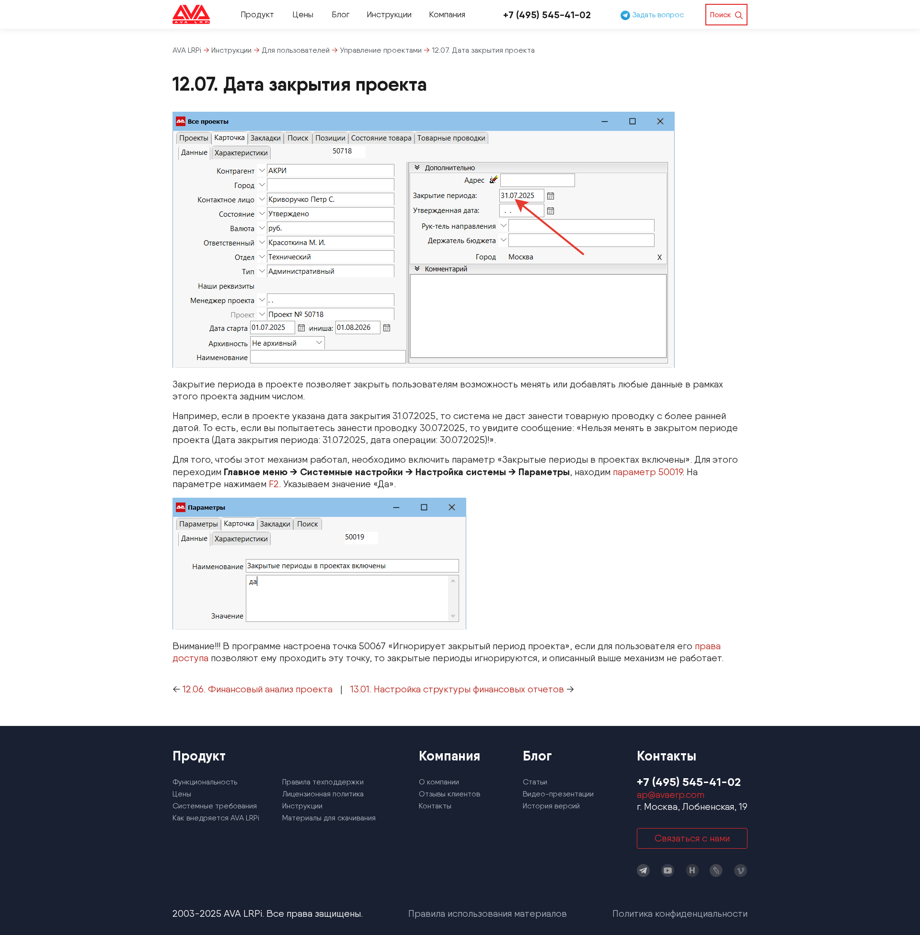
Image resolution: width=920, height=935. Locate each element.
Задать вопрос (657, 14)
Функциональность (204, 781)
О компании (439, 781)
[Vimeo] (741, 870)
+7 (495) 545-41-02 (547, 15)
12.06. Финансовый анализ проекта (258, 689)
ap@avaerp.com (670, 794)
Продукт (257, 14)
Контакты (435, 805)
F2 (274, 484)
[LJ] (716, 870)
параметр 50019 (647, 472)
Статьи (535, 781)
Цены (302, 14)
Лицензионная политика (323, 793)
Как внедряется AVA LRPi (215, 817)
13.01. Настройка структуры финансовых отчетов (457, 689)
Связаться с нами (692, 838)
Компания (447, 14)
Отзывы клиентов (449, 793)
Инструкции (389, 14)
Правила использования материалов (487, 913)
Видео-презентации (558, 793)
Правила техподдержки (323, 781)
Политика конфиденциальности (680, 913)
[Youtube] (668, 870)
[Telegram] (643, 870)
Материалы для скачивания (329, 817)
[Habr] (692, 870)
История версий (551, 805)
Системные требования (214, 805)
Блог (340, 14)
